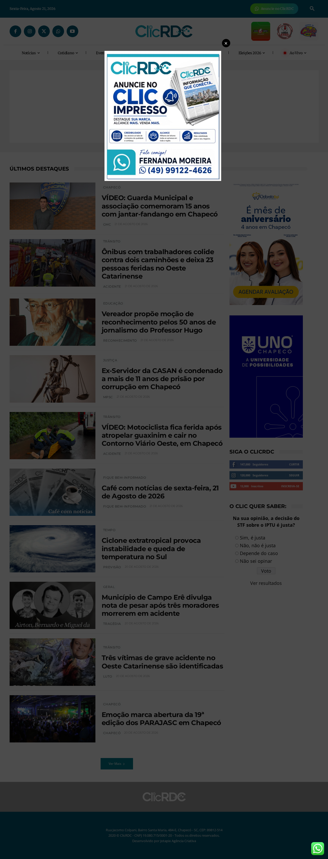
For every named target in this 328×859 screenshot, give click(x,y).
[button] (226, 43)
